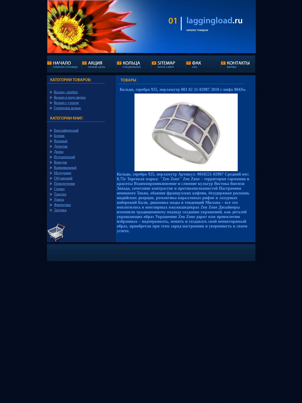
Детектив (61, 146)
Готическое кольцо (67, 108)
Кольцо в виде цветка (70, 97)
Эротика (60, 210)
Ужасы (59, 199)
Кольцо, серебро (66, 92)
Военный (60, 141)
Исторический (64, 157)
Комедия (60, 162)
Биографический (66, 130)
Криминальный (65, 168)
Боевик (59, 136)
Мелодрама (62, 173)
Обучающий (63, 178)
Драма (58, 152)
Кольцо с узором (66, 103)
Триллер (60, 194)
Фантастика (62, 205)
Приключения (64, 183)
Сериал (59, 189)
